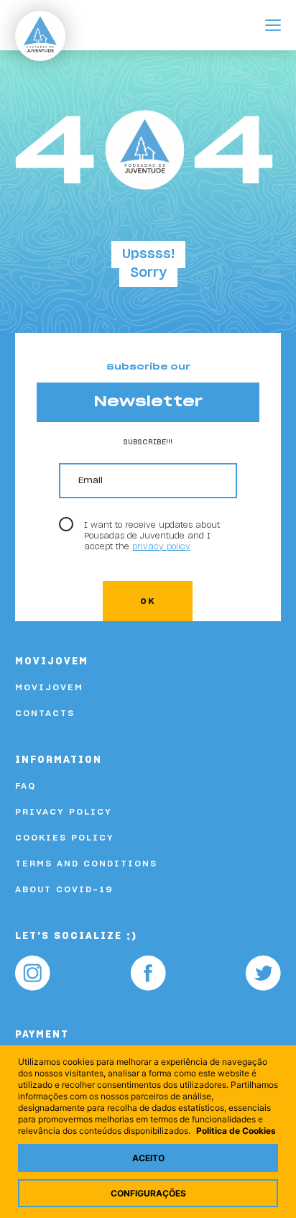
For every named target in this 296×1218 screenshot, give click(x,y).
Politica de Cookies (236, 1130)
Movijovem (49, 687)
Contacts (45, 713)
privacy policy (161, 547)
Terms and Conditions (86, 863)
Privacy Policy (63, 811)
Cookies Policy (64, 837)
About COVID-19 (64, 889)
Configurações (148, 1193)
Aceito (148, 1158)
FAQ (25, 786)
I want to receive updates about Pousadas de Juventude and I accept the (152, 536)
